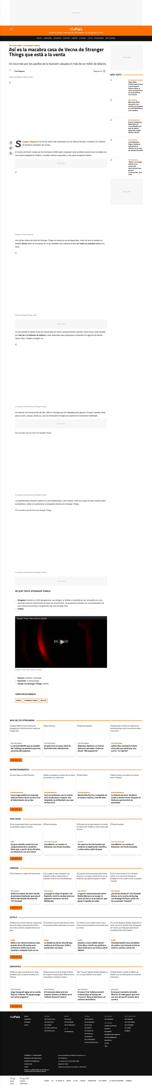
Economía (108, 1031)
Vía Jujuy (67, 1019)
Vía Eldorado (89, 1022)
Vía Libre (128, 1028)
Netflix (43, 700)
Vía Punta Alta (49, 1031)
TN (52, 1081)
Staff (26, 1067)
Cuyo (90, 38)
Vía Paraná (88, 1036)
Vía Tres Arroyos (50, 1028)
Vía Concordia (89, 1039)
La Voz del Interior (116, 1081)
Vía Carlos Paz (49, 1019)
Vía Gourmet (129, 1025)
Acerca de (28, 1064)
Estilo (107, 1043)
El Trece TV (60, 1081)
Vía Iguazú (88, 1025)
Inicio (39, 38)
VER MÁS (15, 760)
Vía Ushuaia (109, 1019)
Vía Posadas (88, 1019)
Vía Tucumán (69, 1022)
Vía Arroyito (49, 1022)
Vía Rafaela (88, 1033)
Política (107, 1029)
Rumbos (127, 1031)
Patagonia (99, 38)
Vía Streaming (15, 46)
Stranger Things (32, 46)
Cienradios (92, 1081)
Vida (106, 1046)
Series (18, 700)
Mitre (69, 1081)
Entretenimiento (111, 1037)
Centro (66, 38)
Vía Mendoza (68, 1031)
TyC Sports (103, 1081)
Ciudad (82, 1081)
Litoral (82, 38)
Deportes (108, 1040)
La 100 (75, 1081)
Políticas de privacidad (33, 1058)
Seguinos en (97, 71)
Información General (112, 1034)
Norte (75, 38)
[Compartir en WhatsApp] (11, 148)
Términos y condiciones (33, 1055)
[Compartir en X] (11, 153)
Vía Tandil (47, 1025)
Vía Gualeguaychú (91, 1042)
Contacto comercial (32, 1061)
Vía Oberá (88, 1028)
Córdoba (47, 38)
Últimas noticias (111, 1026)
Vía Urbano (129, 1019)
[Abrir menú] (29, 29)
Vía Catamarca (69, 1025)
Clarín (46, 1081)
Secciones (110, 38)
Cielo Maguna (19, 71)
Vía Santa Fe (88, 1031)
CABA (26, 1025)
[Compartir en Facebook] (11, 143)
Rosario (57, 38)
